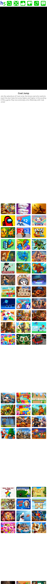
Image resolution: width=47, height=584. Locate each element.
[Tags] (36, 3)
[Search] (9, 3)
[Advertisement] (23, 127)
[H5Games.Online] (3, 3)
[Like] (22, 3)
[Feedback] (43, 3)
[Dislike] (29, 3)
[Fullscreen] (16, 3)
